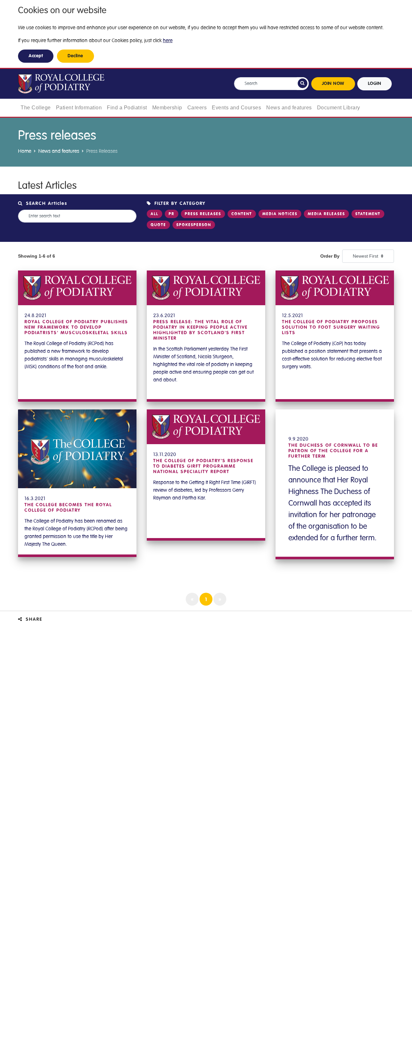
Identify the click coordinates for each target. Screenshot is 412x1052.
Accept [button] (36, 56)
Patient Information (79, 107)
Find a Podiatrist (127, 107)
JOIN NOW (333, 83)
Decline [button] (75, 56)
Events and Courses (236, 107)
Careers (197, 107)
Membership (167, 107)
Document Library (338, 107)
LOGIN (374, 83)
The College (36, 107)
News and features (289, 107)
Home (24, 151)
